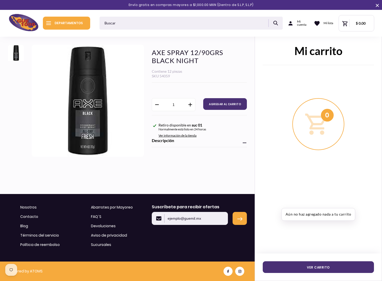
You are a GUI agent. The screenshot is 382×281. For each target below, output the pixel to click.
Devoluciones (103, 226)
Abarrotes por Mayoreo (112, 207)
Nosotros (28, 207)
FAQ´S (96, 216)
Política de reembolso (40, 244)
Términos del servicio (39, 235)
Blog (24, 226)
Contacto (29, 216)
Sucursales (101, 244)
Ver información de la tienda (177, 135)
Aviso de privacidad (109, 235)
